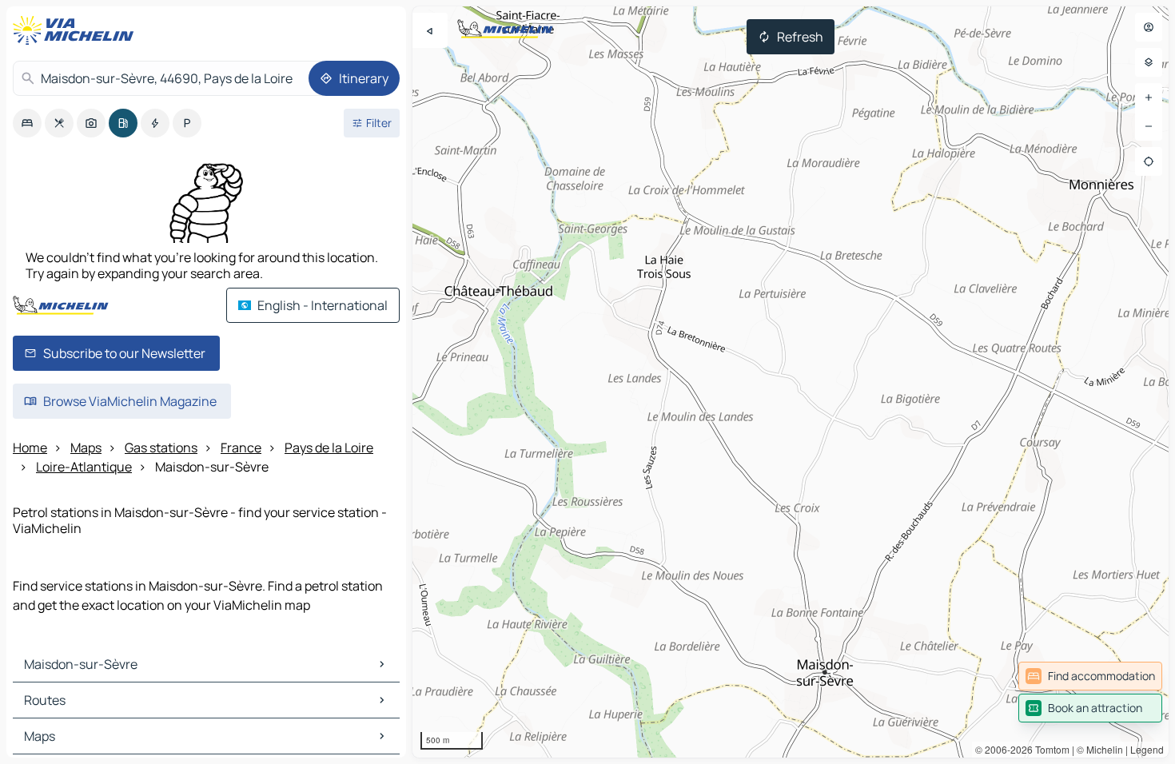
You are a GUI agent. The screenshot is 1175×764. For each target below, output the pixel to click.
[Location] (1148, 161)
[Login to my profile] (1148, 27)
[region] (790, 382)
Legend (1147, 749)
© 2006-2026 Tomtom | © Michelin (1049, 749)
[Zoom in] (1148, 97)
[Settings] (1148, 62)
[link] (1090, 676)
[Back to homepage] (77, 30)
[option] (27, 123)
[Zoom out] (1148, 126)
